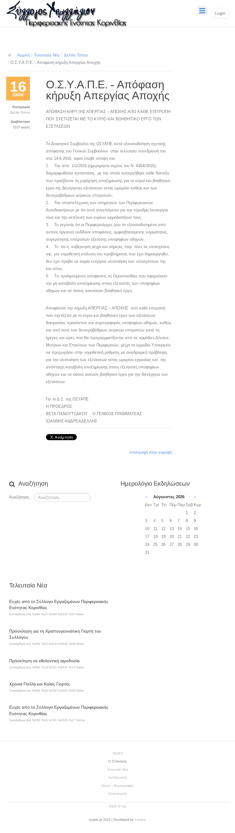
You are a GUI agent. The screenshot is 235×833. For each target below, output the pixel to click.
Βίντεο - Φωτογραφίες (118, 785)
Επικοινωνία (117, 793)
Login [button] (220, 13)
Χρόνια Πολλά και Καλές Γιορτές (39, 683)
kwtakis (140, 819)
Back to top (117, 806)
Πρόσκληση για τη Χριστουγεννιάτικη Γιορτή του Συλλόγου (55, 634)
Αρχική (23, 55)
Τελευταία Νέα (47, 55)
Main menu (202, 10)
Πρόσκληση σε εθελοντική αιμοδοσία (44, 660)
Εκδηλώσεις (118, 777)
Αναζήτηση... (20, 497)
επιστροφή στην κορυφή (150, 452)
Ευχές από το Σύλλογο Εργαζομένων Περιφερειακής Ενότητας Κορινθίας (58, 604)
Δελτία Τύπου (76, 55)
